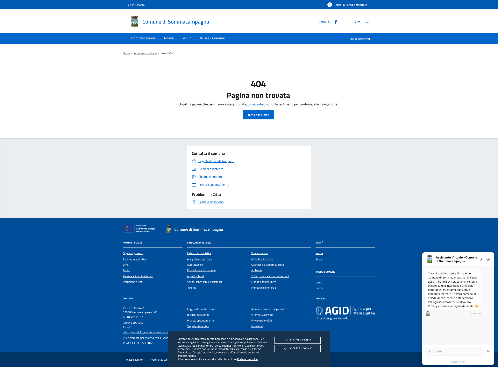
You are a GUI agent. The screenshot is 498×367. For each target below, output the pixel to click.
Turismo (191, 288)
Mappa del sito (134, 359)
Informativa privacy (262, 315)
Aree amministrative (134, 259)
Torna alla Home (258, 114)
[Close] (488, 259)
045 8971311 (135, 317)
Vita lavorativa (259, 253)
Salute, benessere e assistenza (205, 282)
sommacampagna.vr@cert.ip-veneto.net (151, 338)
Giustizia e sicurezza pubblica (267, 265)
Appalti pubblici (195, 276)
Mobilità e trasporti (262, 259)
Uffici (126, 265)
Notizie (319, 253)
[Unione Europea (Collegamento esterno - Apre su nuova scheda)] (140, 229)
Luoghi (319, 282)
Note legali (257, 326)
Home (126, 53)
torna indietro (258, 104)
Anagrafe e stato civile (199, 259)
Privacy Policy (458, 361)
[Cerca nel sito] (367, 22)
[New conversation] (481, 259)
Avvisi (319, 259)
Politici (126, 270)
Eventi (319, 288)
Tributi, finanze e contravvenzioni (270, 276)
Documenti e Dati (133, 282)
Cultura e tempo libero (263, 282)
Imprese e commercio (263, 288)
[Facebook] (334, 21)
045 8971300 (135, 323)
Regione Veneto (135, 5)
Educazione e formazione (201, 270)
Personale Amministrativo (138, 276)
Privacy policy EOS (261, 320)
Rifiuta (300, 340)
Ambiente (256, 270)
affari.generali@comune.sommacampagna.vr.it (150, 332)
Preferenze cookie (247, 359)
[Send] (488, 351)
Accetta (300, 348)
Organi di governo (133, 253)
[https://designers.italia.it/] (345, 310)
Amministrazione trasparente (268, 309)
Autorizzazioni (195, 265)
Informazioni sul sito (145, 53)
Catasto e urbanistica (199, 253)
